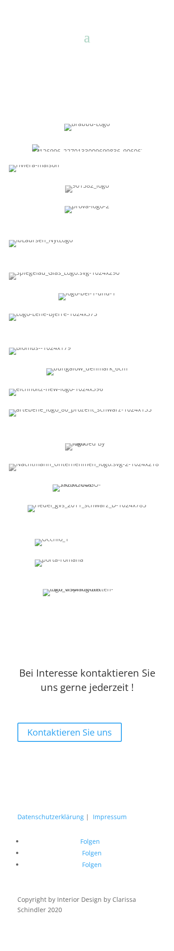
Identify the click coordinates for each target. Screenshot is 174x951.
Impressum (110, 816)
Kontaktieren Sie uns (69, 732)
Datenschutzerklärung (51, 816)
